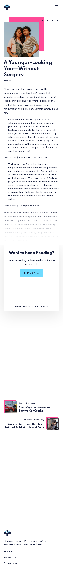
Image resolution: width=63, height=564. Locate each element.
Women (8, 81)
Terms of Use (10, 557)
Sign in (44, 306)
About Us (8, 551)
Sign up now (31, 273)
